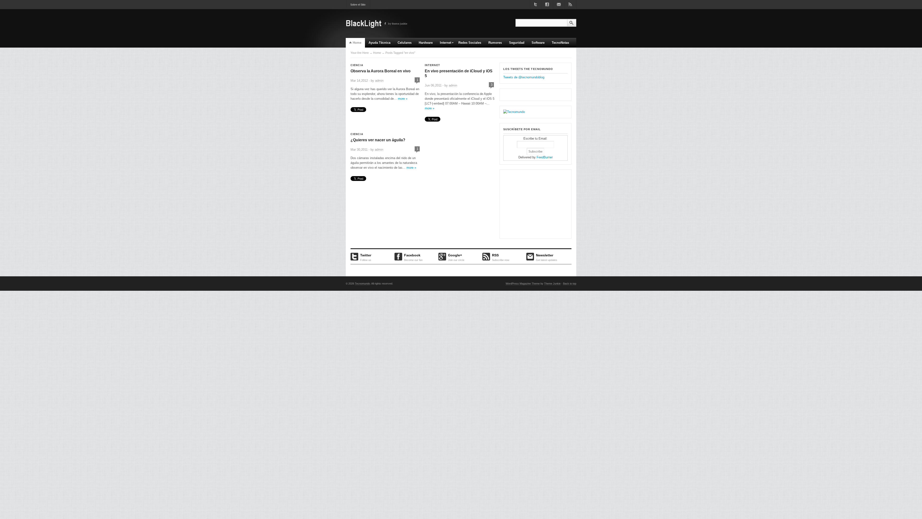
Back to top (569, 283)
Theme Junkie (552, 283)
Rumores (495, 42)
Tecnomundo (362, 283)
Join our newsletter (558, 4)
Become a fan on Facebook (547, 4)
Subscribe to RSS (570, 4)
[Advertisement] (533, 203)
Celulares (405, 42)
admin (379, 80)
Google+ (456, 256)
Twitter (365, 256)
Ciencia (357, 65)
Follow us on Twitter (535, 4)
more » (402, 98)
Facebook (413, 256)
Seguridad (516, 42)
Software (538, 42)
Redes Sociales (469, 42)
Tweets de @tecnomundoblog (523, 77)
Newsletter (546, 256)
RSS (500, 256)
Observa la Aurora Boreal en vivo (381, 71)
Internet (443, 44)
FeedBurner (545, 157)
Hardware (426, 42)
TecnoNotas (560, 42)
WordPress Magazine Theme (523, 283)
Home (357, 42)
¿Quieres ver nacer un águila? (378, 140)
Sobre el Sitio (357, 4)
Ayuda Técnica (379, 42)
